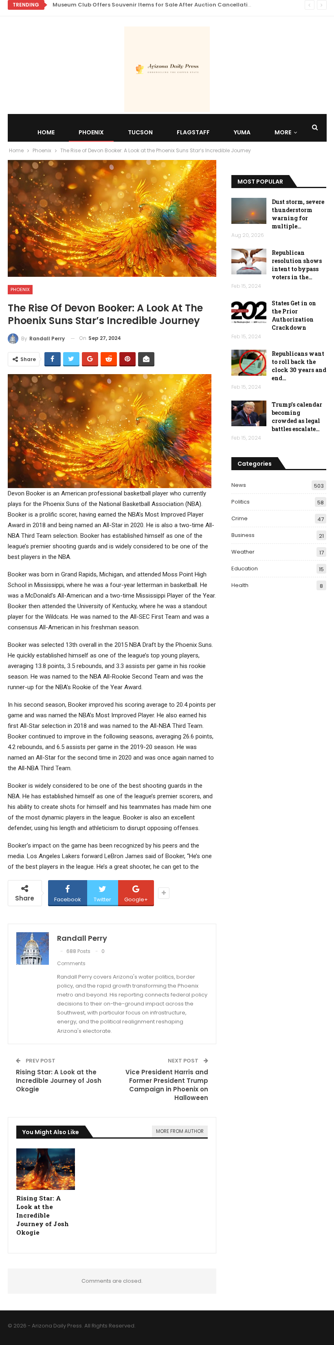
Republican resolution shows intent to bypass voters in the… (297, 265)
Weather (243, 552)
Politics (240, 502)
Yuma (242, 132)
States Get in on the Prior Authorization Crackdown (294, 315)
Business (243, 535)
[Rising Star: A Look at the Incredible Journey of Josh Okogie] (45, 1168)
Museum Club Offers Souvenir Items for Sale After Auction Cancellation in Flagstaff (171, 5)
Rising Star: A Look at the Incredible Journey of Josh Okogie (58, 1080)
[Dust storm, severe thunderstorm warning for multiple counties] (248, 211)
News (238, 485)
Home (46, 132)
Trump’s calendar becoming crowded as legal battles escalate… (297, 417)
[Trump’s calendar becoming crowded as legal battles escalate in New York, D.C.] (248, 414)
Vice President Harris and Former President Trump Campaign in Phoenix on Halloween (166, 1085)
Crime (239, 518)
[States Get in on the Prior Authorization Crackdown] (248, 312)
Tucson (140, 132)
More (283, 132)
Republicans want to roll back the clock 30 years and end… (299, 366)
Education (244, 568)
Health (239, 585)
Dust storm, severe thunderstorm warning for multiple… (298, 214)
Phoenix (91, 132)
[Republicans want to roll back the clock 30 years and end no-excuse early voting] (248, 363)
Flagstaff (193, 132)
